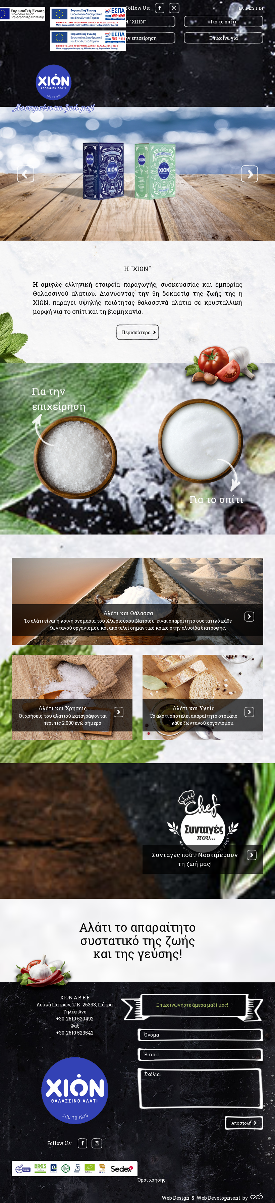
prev (25, 174)
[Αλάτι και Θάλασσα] (249, 617)
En (251, 8)
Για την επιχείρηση (135, 38)
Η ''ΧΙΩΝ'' (135, 21)
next (249, 174)
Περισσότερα (136, 332)
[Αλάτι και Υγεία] (249, 712)
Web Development (218, 1198)
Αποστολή (241, 1123)
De (261, 8)
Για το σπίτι (223, 21)
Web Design (175, 1198)
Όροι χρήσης (152, 1180)
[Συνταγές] (252, 855)
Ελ (241, 8)
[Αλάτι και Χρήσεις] (118, 712)
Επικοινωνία (223, 38)
